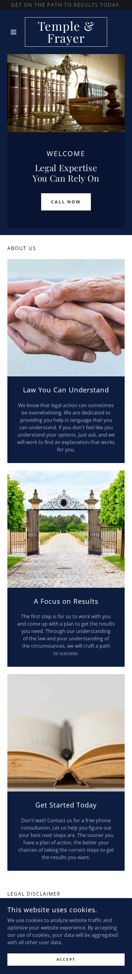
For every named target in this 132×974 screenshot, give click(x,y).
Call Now (66, 202)
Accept (65, 959)
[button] (16, 32)
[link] (66, 32)
